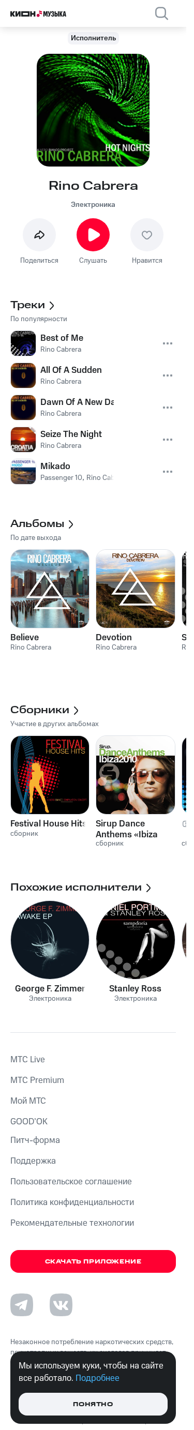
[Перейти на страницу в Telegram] (21, 1304)
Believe (24, 638)
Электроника (93, 205)
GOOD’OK (29, 1122)
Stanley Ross (135, 989)
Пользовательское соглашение (71, 1182)
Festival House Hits (48, 824)
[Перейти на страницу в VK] (61, 1304)
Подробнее (98, 1378)
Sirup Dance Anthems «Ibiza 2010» (127, 829)
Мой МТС (28, 1101)
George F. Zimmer (50, 989)
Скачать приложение (93, 1261)
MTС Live (27, 1059)
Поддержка (33, 1161)
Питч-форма (35, 1140)
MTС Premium (37, 1080)
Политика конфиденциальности (72, 1202)
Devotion (114, 638)
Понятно (93, 1404)
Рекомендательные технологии (72, 1223)
